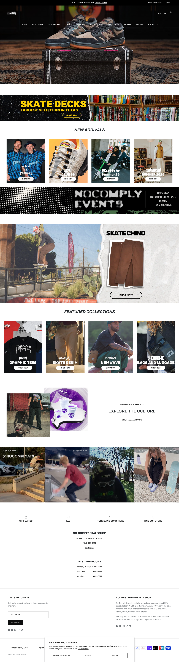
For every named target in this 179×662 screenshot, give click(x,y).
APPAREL (81, 24)
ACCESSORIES (96, 24)
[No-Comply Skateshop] (11, 13)
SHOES (68, 24)
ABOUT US (153, 24)
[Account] (159, 13)
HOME (24, 24)
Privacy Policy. (83, 649)
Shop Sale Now (101, 3)
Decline (115, 655)
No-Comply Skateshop (20, 654)
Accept (88, 655)
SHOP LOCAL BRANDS (132, 420)
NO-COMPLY (37, 24)
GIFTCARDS (113, 24)
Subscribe (15, 622)
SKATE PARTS (54, 24)
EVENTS (139, 24)
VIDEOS (127, 24)
